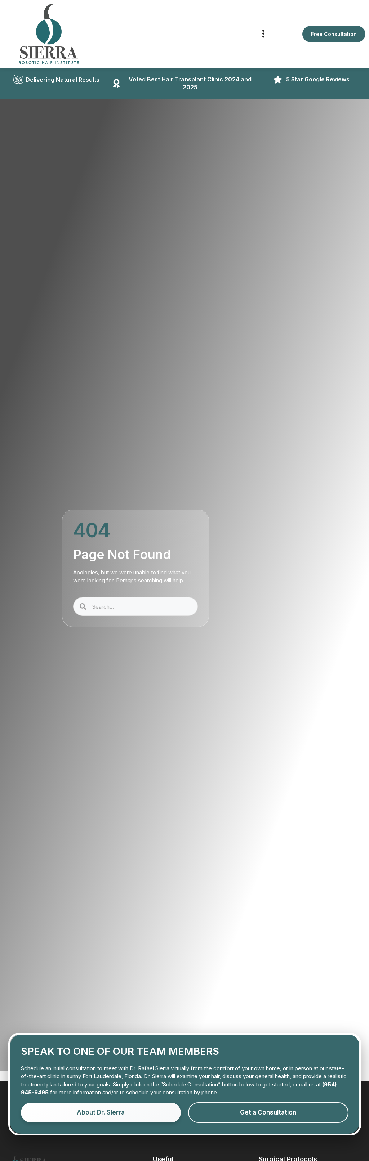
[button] (264, 34)
